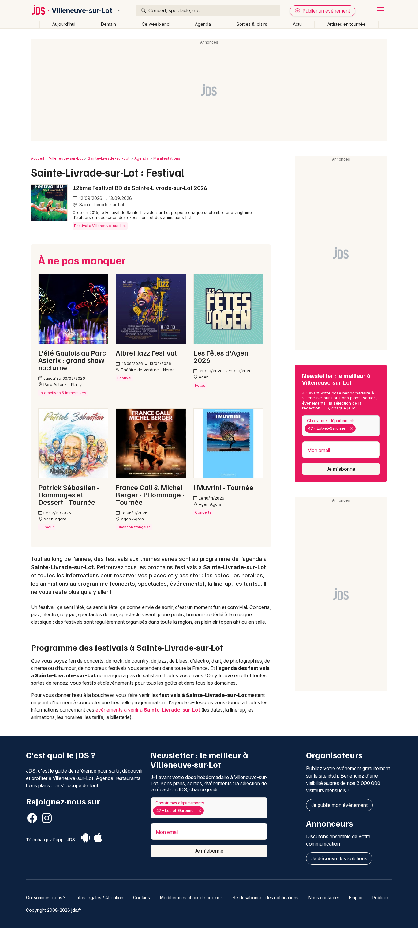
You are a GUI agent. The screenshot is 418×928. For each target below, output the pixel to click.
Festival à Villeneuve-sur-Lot (100, 225)
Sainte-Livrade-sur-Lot (108, 158)
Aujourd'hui (63, 24)
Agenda (203, 24)
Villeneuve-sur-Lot (82, 10)
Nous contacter (323, 897)
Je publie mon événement (339, 805)
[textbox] (358, 428)
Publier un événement (325, 11)
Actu (297, 24)
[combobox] (341, 425)
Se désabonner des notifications (265, 897)
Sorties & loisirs (252, 24)
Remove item (351, 428)
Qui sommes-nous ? (45, 897)
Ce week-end (156, 24)
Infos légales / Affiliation (99, 897)
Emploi (355, 897)
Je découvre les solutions (339, 858)
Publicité (381, 897)
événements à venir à (147, 710)
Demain (108, 24)
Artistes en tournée (346, 24)
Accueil (37, 158)
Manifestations (166, 158)
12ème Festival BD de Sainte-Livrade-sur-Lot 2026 (140, 187)
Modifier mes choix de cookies (191, 897)
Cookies (141, 897)
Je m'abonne (341, 469)
